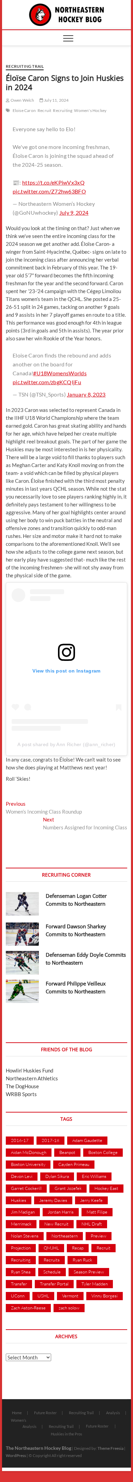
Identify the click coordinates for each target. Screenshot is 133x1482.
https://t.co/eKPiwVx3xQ (53, 182)
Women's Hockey (90, 110)
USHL (43, 1295)
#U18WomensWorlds (60, 373)
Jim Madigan (23, 1212)
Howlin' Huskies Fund (29, 1070)
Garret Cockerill (26, 1188)
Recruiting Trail (25, 66)
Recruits (52, 1260)
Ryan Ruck (82, 1260)
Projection (21, 1248)
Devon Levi (21, 1176)
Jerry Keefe (91, 1200)
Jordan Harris (61, 1212)
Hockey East (106, 1188)
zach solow (69, 1307)
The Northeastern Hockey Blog (38, 1448)
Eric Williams (94, 1176)
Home (17, 1412)
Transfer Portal (54, 1283)
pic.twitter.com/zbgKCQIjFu (47, 382)
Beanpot (67, 1152)
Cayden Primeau (73, 1164)
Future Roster (45, 1412)
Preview (98, 1236)
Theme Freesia (110, 1448)
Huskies (18, 1200)
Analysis (113, 1412)
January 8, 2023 (86, 394)
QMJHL (51, 1248)
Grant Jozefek (68, 1188)
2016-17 (20, 1140)
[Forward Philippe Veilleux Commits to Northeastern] (22, 991)
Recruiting (62, 110)
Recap (78, 1248)
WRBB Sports (21, 1094)
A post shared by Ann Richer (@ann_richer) (66, 744)
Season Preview (89, 1271)
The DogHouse (22, 1086)
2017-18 (50, 1140)
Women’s (18, 1420)
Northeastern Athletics (32, 1078)
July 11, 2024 (56, 100)
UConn (18, 1295)
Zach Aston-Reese (28, 1307)
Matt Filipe (97, 1212)
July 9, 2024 (74, 212)
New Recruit (56, 1224)
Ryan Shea (20, 1271)
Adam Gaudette (87, 1140)
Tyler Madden (95, 1283)
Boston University (28, 1164)
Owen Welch (22, 100)
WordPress (16, 1455)
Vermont (70, 1295)
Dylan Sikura (57, 1176)
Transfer (19, 1283)
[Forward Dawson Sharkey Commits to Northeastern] (22, 934)
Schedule (52, 1271)
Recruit (44, 110)
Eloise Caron (24, 110)
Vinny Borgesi (104, 1295)
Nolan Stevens (25, 1236)
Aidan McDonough (28, 1152)
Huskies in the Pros (66, 1434)
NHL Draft (92, 1224)
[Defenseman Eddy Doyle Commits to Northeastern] (22, 962)
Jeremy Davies (53, 1200)
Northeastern (64, 1236)
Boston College (103, 1152)
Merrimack (21, 1224)
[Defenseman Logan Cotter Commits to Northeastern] (22, 903)
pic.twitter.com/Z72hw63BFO (49, 191)
